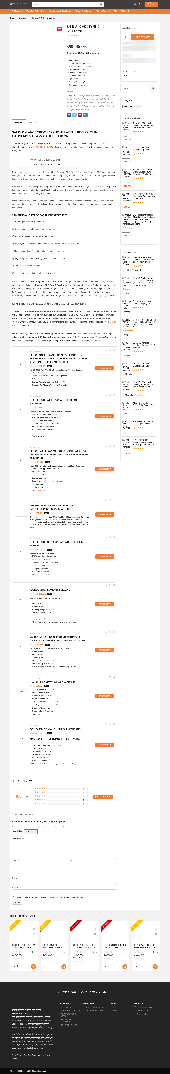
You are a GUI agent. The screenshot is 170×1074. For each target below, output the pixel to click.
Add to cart (143, 37)
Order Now (104, 368)
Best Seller (23, 18)
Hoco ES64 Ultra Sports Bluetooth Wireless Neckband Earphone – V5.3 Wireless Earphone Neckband (59, 454)
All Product (79, 96)
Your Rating (17, 831)
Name (15, 878)
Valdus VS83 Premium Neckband (50, 589)
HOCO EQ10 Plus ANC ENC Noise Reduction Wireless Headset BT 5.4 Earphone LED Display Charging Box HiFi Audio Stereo (58, 358)
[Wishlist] (140, 4)
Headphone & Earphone (60, 11)
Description (19, 122)
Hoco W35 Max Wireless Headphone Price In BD (53, 947)
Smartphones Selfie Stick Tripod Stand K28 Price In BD (84, 947)
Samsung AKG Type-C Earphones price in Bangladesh (86, 106)
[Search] (101, 4)
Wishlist (125, 11)
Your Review (18, 839)
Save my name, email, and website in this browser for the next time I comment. (49, 897)
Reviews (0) (32, 122)
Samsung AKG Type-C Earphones (79, 99)
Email (15, 888)
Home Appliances (84, 11)
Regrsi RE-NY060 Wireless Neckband (52, 681)
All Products (17, 11)
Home (12, 18)
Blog (116, 11)
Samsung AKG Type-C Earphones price (98, 103)
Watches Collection (35, 11)
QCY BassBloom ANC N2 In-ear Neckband (55, 729)
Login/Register (104, 11)
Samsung (70, 91)
